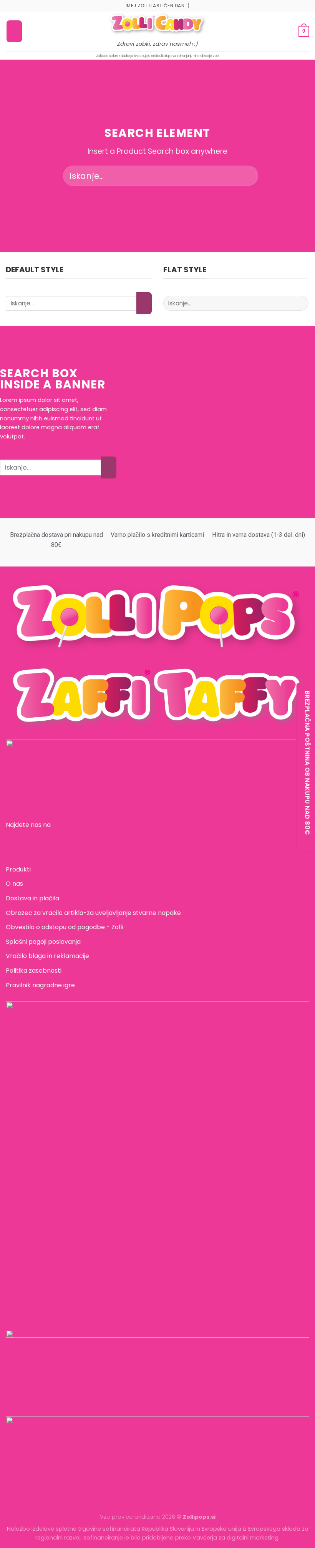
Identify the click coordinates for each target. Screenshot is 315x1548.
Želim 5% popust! (158, 774)
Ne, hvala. (157, 799)
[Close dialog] (234, 707)
